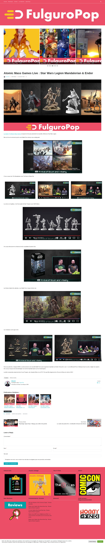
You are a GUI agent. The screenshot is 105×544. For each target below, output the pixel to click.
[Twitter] (99, 383)
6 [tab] (55, 65)
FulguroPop (21, 382)
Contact (16, 1)
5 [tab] (54, 65)
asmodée (8, 413)
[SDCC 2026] (58, 46)
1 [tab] (47, 65)
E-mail (55, 448)
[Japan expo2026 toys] (21, 46)
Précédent (5, 46)
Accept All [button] (100, 541)
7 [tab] (57, 65)
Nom (5, 448)
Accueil (5, 1)
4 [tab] (52, 65)
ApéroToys (28, 1)
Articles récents (13, 377)
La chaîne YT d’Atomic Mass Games (12, 133)
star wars (25, 413)
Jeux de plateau (7, 411)
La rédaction (21, 1)
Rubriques (10, 1)
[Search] (100, 1)
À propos (6, 377)
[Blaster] (7, 384)
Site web (6, 453)
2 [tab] (49, 65)
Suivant (99, 46)
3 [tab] (50, 65)
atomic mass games (16, 413)
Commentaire (7, 436)
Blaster (8, 76)
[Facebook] (97, 383)
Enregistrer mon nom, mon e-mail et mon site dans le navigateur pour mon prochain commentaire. (28, 459)
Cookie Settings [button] (92, 541)
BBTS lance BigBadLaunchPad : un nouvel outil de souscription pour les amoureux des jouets (40, 515)
